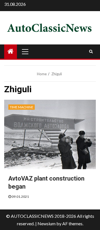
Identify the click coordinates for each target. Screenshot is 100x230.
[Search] (91, 51)
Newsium (47, 223)
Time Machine (21, 107)
